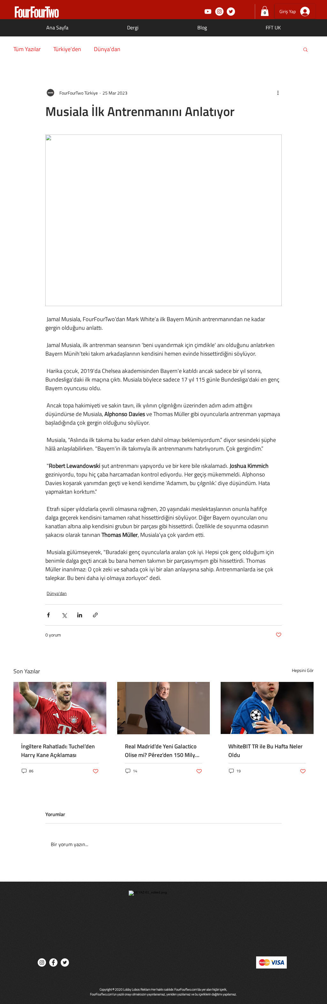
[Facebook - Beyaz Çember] (53, 962)
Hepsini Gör (303, 670)
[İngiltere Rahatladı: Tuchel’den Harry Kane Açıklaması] (59, 708)
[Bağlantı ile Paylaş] (95, 615)
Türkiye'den (67, 49)
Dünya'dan (107, 49)
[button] (265, 11)
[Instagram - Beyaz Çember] (219, 11)
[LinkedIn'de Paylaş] (80, 615)
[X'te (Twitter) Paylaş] (64, 615)
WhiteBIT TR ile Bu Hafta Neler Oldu (265, 750)
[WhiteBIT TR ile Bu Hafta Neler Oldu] (267, 708)
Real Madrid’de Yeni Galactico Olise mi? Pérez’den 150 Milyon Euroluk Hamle (163, 750)
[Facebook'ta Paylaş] (48, 615)
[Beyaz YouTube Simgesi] (208, 11)
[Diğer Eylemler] (278, 93)
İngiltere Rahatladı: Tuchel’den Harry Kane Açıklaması (58, 750)
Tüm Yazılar (27, 49)
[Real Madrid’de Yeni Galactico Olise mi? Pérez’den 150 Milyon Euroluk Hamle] (163, 708)
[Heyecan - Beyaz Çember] (231, 11)
